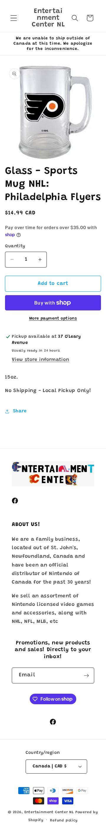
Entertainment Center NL (49, 812)
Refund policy (63, 820)
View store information (40, 359)
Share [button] (20, 411)
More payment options (53, 319)
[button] (13, 18)
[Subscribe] (86, 675)
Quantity (15, 246)
